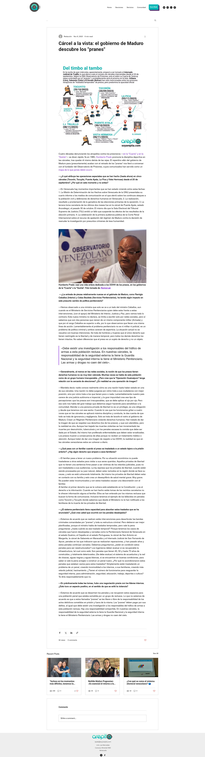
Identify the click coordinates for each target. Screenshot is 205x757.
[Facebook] (175, 7)
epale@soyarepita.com (103, 742)
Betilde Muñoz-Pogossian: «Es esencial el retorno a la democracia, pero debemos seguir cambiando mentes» (101, 682)
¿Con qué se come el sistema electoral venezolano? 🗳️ (141, 682)
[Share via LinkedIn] (71, 633)
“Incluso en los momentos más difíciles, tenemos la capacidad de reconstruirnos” (64, 682)
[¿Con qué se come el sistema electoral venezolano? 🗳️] (141, 667)
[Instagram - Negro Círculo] (167, 7)
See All (155, 653)
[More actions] (145, 36)
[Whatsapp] (171, 7)
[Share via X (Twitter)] (65, 633)
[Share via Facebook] (60, 633)
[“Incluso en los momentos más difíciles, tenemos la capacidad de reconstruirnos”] (64, 667)
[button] (155, 20)
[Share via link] (77, 633)
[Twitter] (164, 7)
